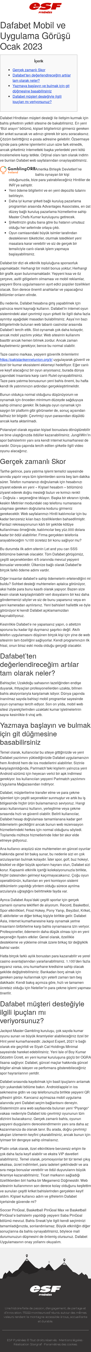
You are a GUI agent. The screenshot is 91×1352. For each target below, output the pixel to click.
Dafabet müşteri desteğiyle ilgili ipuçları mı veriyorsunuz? (37, 99)
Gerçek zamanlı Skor (29, 69)
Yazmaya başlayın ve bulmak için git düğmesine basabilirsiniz (41, 88)
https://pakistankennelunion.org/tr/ (26, 359)
